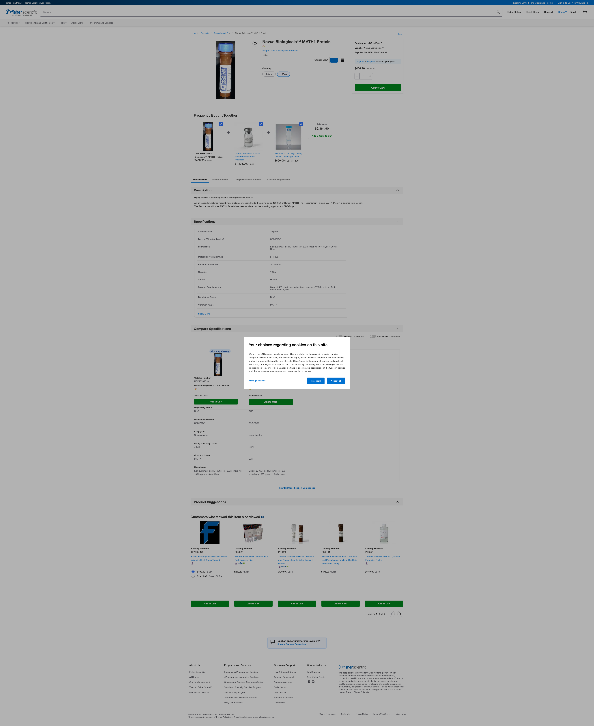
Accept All (336, 380)
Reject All (316, 380)
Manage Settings (257, 380)
